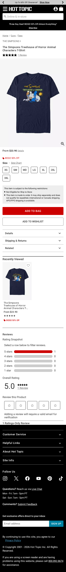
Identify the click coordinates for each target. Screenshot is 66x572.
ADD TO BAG (33, 211)
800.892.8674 (55, 561)
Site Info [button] (8, 460)
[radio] (6, 170)
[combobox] (33, 16)
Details (9, 233)
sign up (56, 523)
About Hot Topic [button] (13, 451)
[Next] (63, 2)
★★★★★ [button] (10, 315)
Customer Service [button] (14, 434)
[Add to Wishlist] (28, 265)
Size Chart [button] (16, 163)
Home (5, 35)
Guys (13, 35)
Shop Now (45, 2)
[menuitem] (61, 9)
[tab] (33, 102)
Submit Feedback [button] (27, 504)
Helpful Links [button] (11, 443)
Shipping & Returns (16, 240)
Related (9, 248)
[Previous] (3, 2)
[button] (4, 9)
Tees (20, 35)
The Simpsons (11, 41)
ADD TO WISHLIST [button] (33, 221)
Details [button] (21, 151)
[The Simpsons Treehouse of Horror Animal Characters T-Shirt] (17, 281)
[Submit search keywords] (5, 16)
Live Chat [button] (37, 489)
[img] (5, 478)
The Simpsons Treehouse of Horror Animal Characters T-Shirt (15, 305)
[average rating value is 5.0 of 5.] (10, 55)
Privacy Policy (13, 540)
